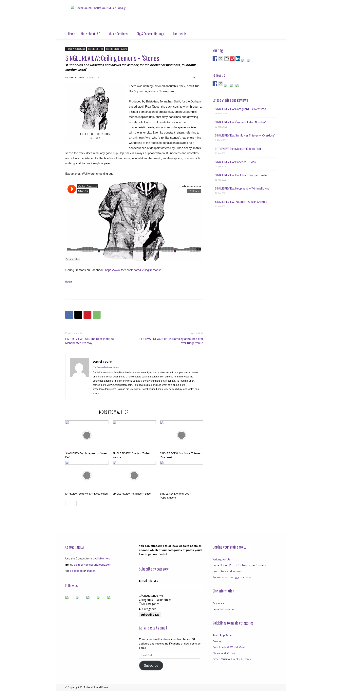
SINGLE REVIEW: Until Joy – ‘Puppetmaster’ (241, 175)
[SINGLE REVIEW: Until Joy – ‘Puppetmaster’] (181, 475)
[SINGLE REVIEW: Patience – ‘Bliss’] (134, 475)
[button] (272, 34)
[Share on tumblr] (243, 61)
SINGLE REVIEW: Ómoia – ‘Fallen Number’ (240, 122)
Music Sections (118, 33)
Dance (217, 641)
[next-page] (74, 503)
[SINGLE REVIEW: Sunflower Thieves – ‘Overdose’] (181, 435)
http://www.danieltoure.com (106, 367)
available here (101, 558)
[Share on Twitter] (220, 58)
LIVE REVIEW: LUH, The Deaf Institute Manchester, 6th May (89, 341)
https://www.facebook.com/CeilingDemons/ (133, 270)
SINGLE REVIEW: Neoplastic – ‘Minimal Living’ (242, 188)
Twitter (91, 570)
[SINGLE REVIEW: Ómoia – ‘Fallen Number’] (134, 435)
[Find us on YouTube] (232, 86)
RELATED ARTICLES (81, 412)
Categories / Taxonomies (155, 600)
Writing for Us (221, 559)
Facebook (76, 570)
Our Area (218, 603)
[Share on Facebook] (215, 58)
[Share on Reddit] (226, 58)
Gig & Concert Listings (150, 33)
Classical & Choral (224, 653)
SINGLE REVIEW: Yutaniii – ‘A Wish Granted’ (241, 201)
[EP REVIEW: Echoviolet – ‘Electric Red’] (86, 475)
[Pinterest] (87, 315)
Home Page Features (75, 48)
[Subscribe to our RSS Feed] (226, 86)
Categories (149, 609)
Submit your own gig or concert (233, 577)
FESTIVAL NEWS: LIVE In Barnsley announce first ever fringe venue (171, 341)
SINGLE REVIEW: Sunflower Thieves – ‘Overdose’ (245, 135)
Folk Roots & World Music (229, 647)
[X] (78, 315)
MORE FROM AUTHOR (113, 412)
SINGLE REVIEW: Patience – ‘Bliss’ (132, 493)
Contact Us (179, 33)
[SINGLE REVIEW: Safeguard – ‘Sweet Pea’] (86, 435)
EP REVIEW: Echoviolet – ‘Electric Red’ (86, 493)
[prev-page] (67, 503)
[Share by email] (249, 61)
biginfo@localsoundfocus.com (92, 564)
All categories (151, 604)
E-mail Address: (149, 580)
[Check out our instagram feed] (238, 86)
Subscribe (151, 665)
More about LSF (90, 33)
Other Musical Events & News (232, 659)
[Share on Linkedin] (238, 58)
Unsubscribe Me (152, 595)
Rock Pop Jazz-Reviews (116, 48)
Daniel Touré (76, 77)
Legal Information (224, 609)
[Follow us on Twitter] (220, 83)
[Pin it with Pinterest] (232, 58)
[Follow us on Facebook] (215, 83)
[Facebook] (69, 315)
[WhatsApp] (97, 315)
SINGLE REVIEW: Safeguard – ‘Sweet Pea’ (241, 109)
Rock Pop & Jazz (95, 48)
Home (71, 33)
